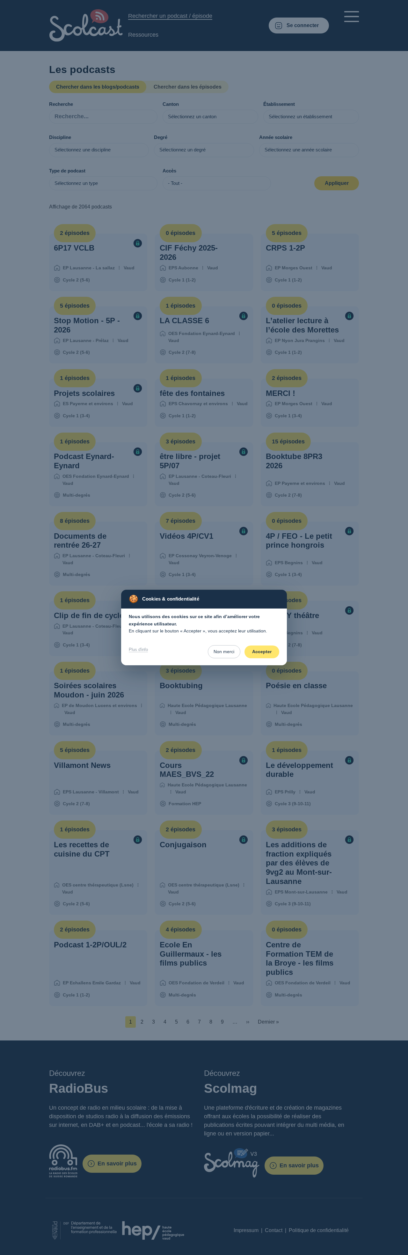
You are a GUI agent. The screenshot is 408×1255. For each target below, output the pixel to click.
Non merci (224, 651)
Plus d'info (138, 649)
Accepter (262, 651)
